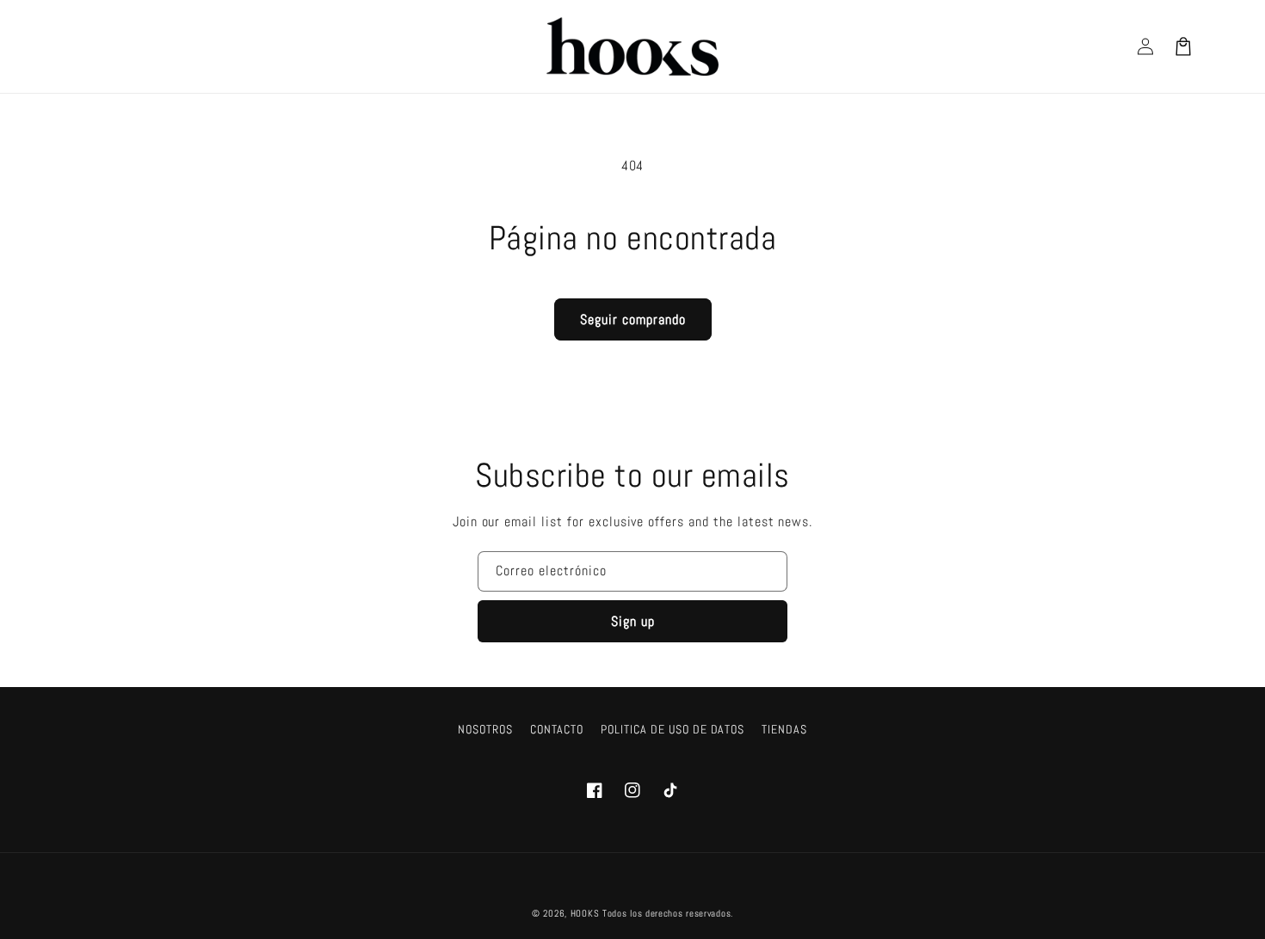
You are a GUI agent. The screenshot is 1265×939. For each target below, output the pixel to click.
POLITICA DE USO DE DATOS (672, 729)
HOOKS (585, 913)
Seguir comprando (633, 319)
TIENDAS (784, 729)
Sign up (633, 621)
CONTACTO (557, 729)
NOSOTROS (485, 729)
